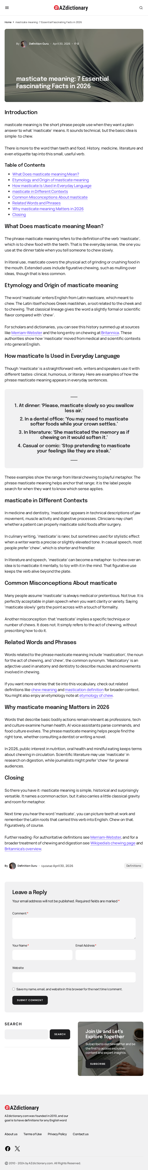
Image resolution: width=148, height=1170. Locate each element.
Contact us (80, 1134)
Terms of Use (33, 1134)
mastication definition (84, 689)
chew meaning (44, 689)
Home (8, 22)
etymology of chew (96, 695)
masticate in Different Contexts (40, 191)
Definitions (133, 866)
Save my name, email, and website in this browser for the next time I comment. (69, 989)
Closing (19, 214)
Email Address (86, 945)
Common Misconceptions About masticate (50, 197)
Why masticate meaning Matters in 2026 (48, 208)
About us (11, 1134)
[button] (7, 7)
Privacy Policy (57, 1134)
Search (13, 1024)
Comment (20, 913)
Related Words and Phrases (36, 203)
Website (18, 968)
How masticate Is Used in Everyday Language (52, 185)
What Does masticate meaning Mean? (45, 174)
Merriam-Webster (26, 332)
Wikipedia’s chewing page (112, 843)
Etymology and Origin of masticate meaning (50, 179)
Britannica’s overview (23, 848)
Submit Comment (30, 1000)
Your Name (20, 945)
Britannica (110, 332)
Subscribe (98, 1064)
